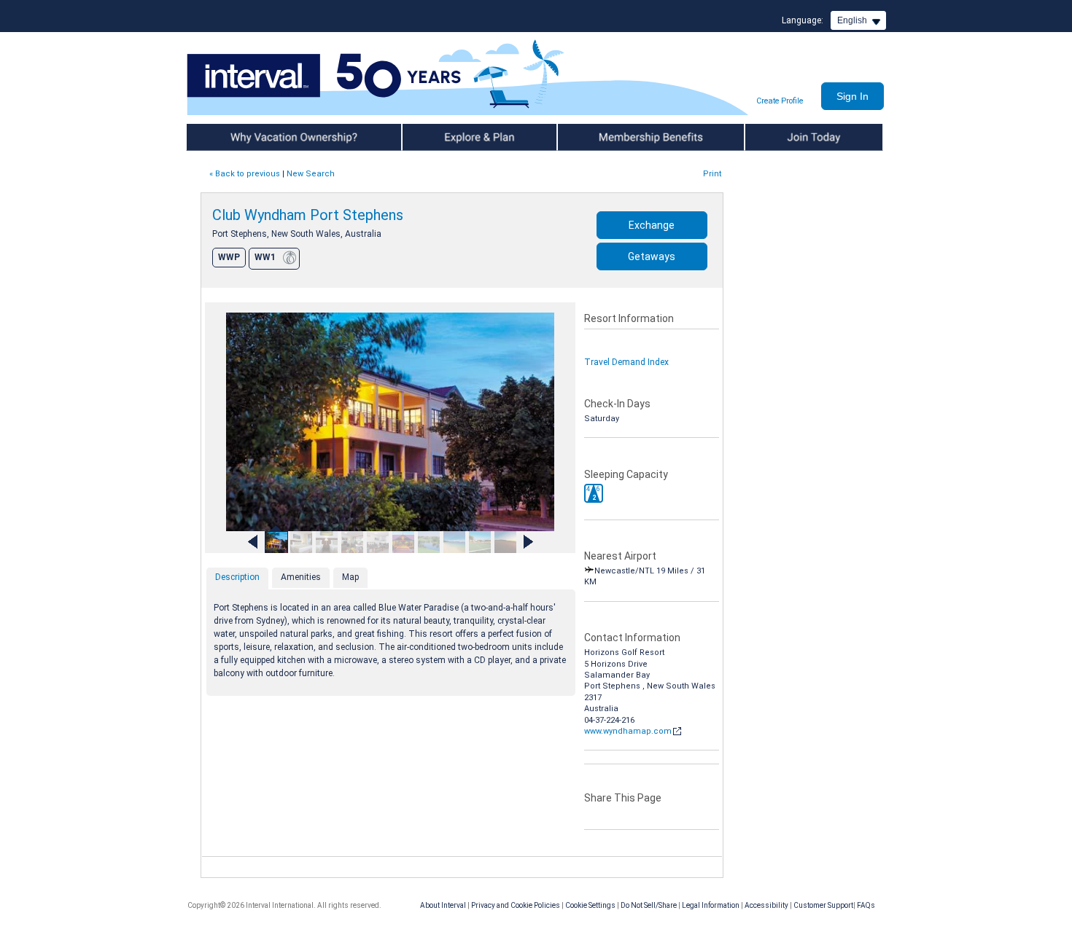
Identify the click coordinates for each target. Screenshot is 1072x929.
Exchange (652, 225)
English (852, 20)
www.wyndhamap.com (628, 731)
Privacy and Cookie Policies (515, 905)
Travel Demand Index (626, 362)
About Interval (443, 905)
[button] (593, 493)
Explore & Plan (432, 137)
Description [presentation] (237, 577)
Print (712, 174)
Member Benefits (594, 137)
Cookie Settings (590, 905)
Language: (802, 20)
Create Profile (779, 101)
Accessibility (766, 905)
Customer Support (823, 905)
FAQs (866, 905)
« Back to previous (244, 174)
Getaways (651, 256)
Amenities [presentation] (301, 577)
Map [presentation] (350, 577)
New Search (311, 174)
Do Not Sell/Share (649, 905)
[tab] (237, 578)
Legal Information (710, 905)
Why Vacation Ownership (238, 137)
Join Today (768, 137)
